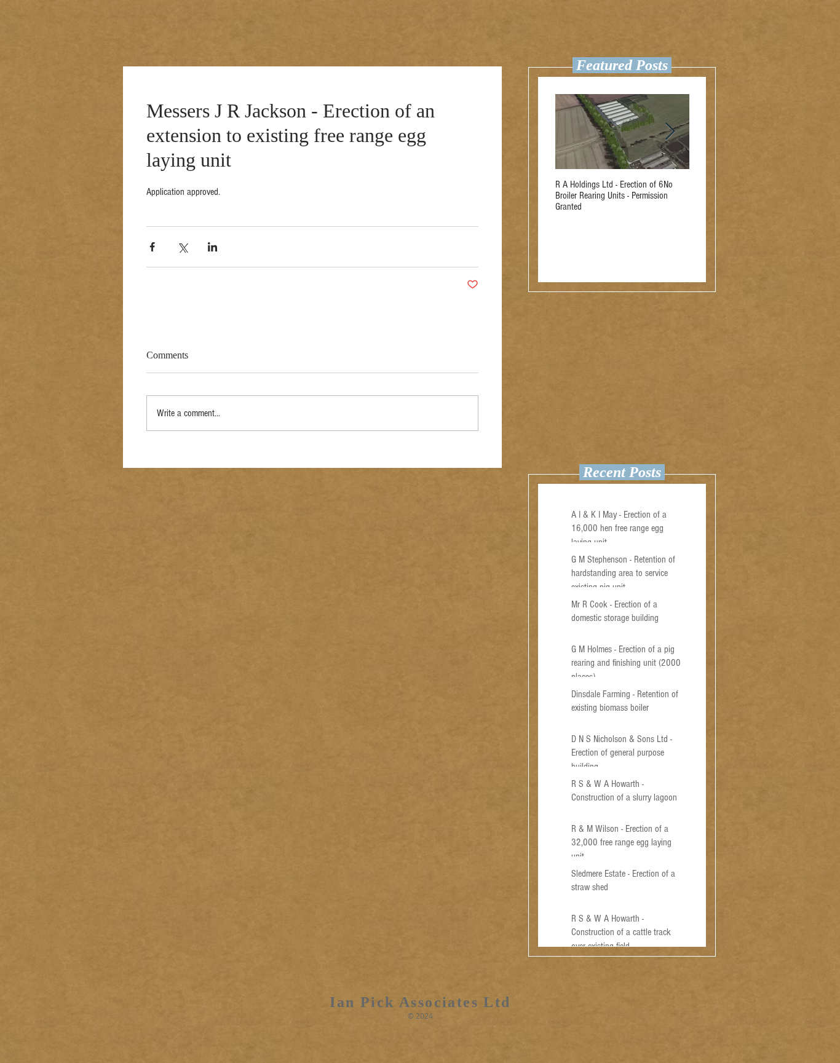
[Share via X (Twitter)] (182, 247)
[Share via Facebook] (152, 247)
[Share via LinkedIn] (212, 247)
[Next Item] (669, 131)
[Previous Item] (574, 131)
